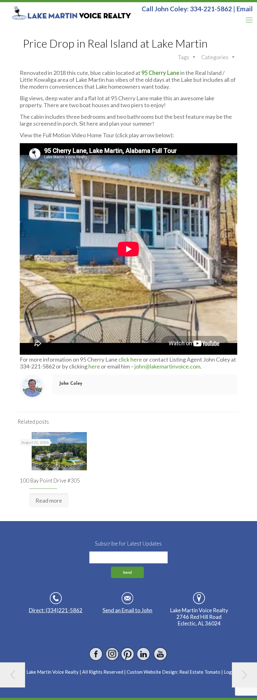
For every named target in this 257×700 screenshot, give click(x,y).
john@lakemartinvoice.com (167, 366)
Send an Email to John (127, 610)
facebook (96, 654)
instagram (112, 654)
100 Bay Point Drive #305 (50, 480)
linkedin (144, 654)
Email (244, 9)
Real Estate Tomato (199, 672)
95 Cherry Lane (160, 72)
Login (230, 672)
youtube (160, 654)
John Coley (70, 383)
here (93, 366)
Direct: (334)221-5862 (55, 610)
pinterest (128, 654)
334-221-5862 (211, 9)
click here (130, 359)
